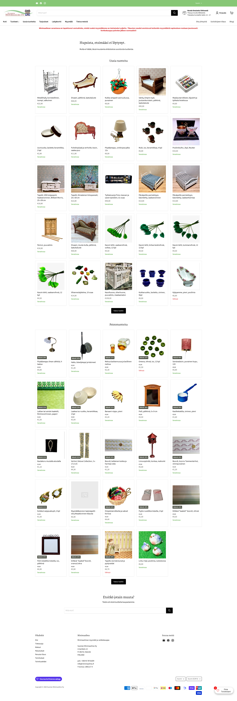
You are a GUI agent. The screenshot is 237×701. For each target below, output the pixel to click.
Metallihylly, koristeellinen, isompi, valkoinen (48, 99)
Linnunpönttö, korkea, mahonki (152, 461)
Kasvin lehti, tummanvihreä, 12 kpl (185, 246)
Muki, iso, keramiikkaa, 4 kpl (150, 147)
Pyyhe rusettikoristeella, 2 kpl (151, 511)
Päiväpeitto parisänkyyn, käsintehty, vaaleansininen (150, 196)
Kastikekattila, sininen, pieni (184, 411)
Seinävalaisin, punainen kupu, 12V (185, 363)
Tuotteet (14, 21)
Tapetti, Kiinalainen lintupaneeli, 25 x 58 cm (84, 196)
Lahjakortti (56, 21)
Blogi (232, 21)
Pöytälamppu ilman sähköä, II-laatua (49, 363)
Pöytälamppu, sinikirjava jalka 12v (117, 149)
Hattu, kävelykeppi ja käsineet (83, 362)
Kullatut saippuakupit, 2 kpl (48, 511)
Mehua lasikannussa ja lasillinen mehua (118, 363)
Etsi (36, 640)
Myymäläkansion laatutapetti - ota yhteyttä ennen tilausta (83, 512)
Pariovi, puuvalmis (44, 245)
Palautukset (39, 651)
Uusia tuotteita (29, 21)
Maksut (38, 647)
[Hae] (174, 13)
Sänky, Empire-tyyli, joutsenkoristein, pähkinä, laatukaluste (150, 100)
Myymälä (69, 21)
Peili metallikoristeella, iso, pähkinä (48, 562)
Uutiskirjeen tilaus (218, 21)
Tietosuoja (39, 643)
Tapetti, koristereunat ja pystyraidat (115, 562)
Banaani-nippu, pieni (113, 411)
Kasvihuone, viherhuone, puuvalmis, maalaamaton (115, 293)
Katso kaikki (119, 310)
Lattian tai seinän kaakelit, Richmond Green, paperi (48, 412)
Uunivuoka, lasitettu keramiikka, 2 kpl (50, 149)
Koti (5, 21)
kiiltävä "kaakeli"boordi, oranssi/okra (81, 562)
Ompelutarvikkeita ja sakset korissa (116, 512)
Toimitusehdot (40, 661)
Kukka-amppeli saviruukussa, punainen (117, 99)
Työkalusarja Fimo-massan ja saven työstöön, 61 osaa (117, 196)
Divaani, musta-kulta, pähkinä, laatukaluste (83, 246)
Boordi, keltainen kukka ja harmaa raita (116, 462)
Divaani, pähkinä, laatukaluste (83, 97)
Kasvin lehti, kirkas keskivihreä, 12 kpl (152, 246)
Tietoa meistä (82, 21)
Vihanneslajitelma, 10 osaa (82, 292)
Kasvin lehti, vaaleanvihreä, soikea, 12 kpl (116, 246)
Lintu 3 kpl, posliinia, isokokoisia (152, 561)
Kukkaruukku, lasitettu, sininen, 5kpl (152, 293)
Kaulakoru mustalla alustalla (49, 461)
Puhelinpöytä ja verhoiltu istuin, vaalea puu (84, 149)
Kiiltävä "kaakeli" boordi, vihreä (186, 511)
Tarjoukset (43, 21)
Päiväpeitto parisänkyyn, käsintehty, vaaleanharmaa (184, 196)
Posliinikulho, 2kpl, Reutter (184, 147)
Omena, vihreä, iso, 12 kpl (149, 361)
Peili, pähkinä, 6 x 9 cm (148, 411)
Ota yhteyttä (201, 21)
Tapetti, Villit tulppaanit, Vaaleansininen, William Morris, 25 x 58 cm (50, 198)
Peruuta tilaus (40, 654)
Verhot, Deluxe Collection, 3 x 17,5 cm (83, 462)
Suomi (198, 3)
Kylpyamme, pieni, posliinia (184, 292)
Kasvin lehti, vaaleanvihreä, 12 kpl (49, 293)
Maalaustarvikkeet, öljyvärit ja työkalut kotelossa (185, 99)
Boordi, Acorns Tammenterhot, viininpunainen (185, 462)
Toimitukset (39, 658)
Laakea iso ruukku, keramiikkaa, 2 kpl (84, 412)
